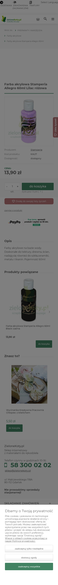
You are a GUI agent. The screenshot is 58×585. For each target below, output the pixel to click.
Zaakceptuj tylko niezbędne (29, 548)
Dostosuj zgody (29, 557)
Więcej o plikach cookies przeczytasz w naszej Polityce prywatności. (26, 539)
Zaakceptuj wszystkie (29, 566)
